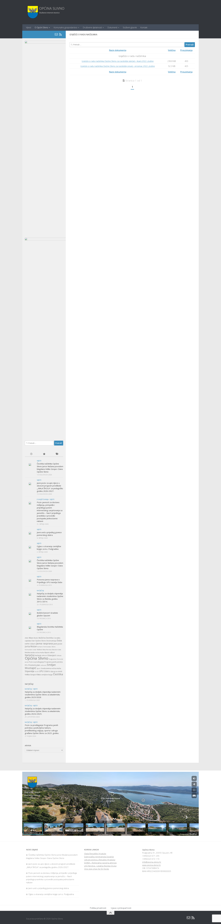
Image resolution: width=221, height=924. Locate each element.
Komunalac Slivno (49, 647)
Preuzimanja (186, 50)
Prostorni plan (34, 665)
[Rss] (60, 34)
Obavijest (51, 655)
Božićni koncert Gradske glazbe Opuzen (47, 614)
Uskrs (47, 671)
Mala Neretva (47, 650)
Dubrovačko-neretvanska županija (99, 856)
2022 (26, 638)
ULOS (36, 671)
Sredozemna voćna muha (51, 668)
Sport (38, 668)
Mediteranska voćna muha (34, 652)
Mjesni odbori (50, 652)
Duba (59, 640)
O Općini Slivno (41, 27)
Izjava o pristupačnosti (121, 908)
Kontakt (143, 27)
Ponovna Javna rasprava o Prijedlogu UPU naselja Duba (49, 581)
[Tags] (56, 454)
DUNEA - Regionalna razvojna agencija (100, 862)
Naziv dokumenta (117, 50)
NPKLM (44, 655)
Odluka (59, 655)
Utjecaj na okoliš (56, 671)
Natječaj (29, 655)
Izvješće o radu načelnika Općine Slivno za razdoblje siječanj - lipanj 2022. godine (118, 61)
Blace (31, 638)
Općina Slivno (36, 658)
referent (43, 665)
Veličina (171, 50)
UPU (41, 671)
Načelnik (38, 655)
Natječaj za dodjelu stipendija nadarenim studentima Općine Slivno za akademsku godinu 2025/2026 (42, 694)
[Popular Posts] (44, 454)
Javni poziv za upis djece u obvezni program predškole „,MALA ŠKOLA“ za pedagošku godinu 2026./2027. (50, 487)
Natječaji (40, 591)
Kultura (39, 649)
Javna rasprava (44, 643)
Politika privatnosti (98, 908)
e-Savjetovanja (43, 499)
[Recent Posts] (31, 454)
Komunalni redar (30, 650)
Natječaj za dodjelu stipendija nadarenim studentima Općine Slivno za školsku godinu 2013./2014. (50, 597)
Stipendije (29, 671)
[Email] (56, 34)
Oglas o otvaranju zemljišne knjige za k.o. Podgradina (49, 547)
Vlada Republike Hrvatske (95, 853)
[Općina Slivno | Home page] (45, 12)
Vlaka (38, 674)
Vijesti (28, 27)
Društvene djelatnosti (92, 27)
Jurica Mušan (31, 646)
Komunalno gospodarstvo (65, 27)
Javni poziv (57, 643)
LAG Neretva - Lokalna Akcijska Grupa (100, 866)
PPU (26, 665)
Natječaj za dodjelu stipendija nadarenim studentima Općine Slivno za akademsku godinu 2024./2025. (42, 711)
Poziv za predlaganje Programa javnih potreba (46, 662)
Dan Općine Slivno (39, 641)
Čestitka (58, 674)
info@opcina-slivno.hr (151, 862)
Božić (36, 638)
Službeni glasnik (130, 27)
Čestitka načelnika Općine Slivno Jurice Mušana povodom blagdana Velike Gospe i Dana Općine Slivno (50, 467)
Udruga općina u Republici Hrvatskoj (99, 859)
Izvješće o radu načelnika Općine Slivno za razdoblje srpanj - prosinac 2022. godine (117, 66)
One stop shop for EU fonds (96, 869)
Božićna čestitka (45, 637)
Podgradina (52, 659)
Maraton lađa (56, 650)
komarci (40, 647)
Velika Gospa (30, 674)
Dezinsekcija (51, 641)
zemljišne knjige (47, 675)
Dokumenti (112, 27)
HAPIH (27, 644)
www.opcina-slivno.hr (151, 865)
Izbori (33, 643)
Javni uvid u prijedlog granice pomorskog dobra (49, 533)
